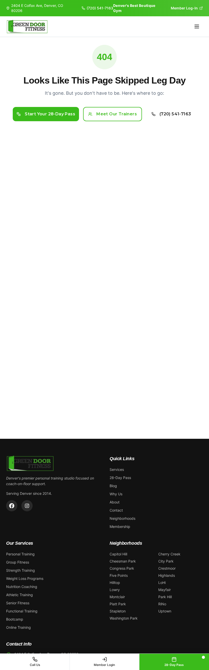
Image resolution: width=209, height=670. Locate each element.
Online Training (18, 627)
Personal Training (20, 554)
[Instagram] (27, 505)
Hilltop (115, 582)
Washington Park (124, 618)
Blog (113, 486)
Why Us (116, 494)
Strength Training (20, 570)
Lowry (115, 589)
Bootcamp (14, 619)
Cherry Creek (169, 554)
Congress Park (122, 568)
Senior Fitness (17, 603)
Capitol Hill (118, 554)
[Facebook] (11, 505)
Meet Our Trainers (116, 114)
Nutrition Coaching (21, 586)
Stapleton (118, 611)
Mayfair (164, 589)
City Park (166, 561)
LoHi (162, 582)
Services (117, 469)
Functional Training (21, 611)
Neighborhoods (122, 518)
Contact (116, 510)
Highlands (166, 575)
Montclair (117, 597)
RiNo (162, 604)
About (115, 502)
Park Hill (165, 597)
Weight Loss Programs (24, 578)
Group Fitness (17, 562)
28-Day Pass (120, 477)
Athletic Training (19, 595)
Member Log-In (184, 8)
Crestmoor (167, 568)
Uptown (164, 611)
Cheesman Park (123, 561)
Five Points (119, 575)
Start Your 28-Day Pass (50, 114)
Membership (120, 526)
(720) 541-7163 (100, 8)
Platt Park (118, 604)
